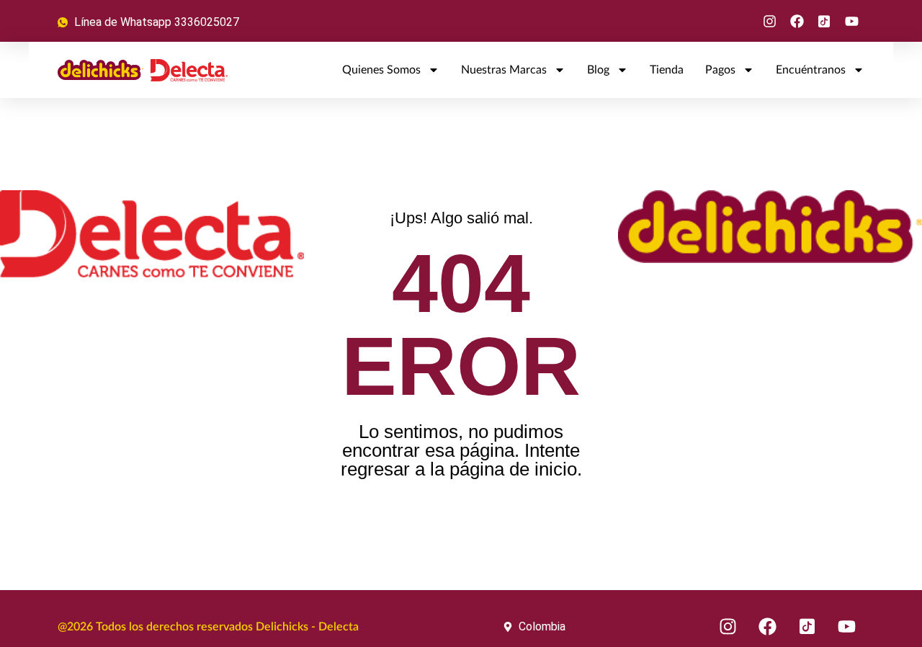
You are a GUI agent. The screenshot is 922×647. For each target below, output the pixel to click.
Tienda (667, 70)
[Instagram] (769, 21)
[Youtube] (852, 21)
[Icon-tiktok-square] (825, 21)
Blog (598, 70)
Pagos (720, 70)
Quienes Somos (381, 70)
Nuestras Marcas (504, 70)
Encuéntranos (811, 70)
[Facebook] (796, 21)
